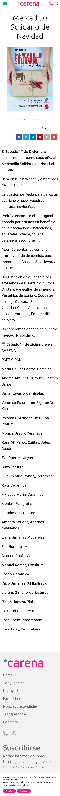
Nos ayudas (12, 691)
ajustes (26, 785)
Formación (11, 698)
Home (8, 675)
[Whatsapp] (56, 3)
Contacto (10, 722)
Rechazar (24, 791)
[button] (5, 3)
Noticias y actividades (20, 706)
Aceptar (9, 791)
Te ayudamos (13, 683)
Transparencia (14, 714)
